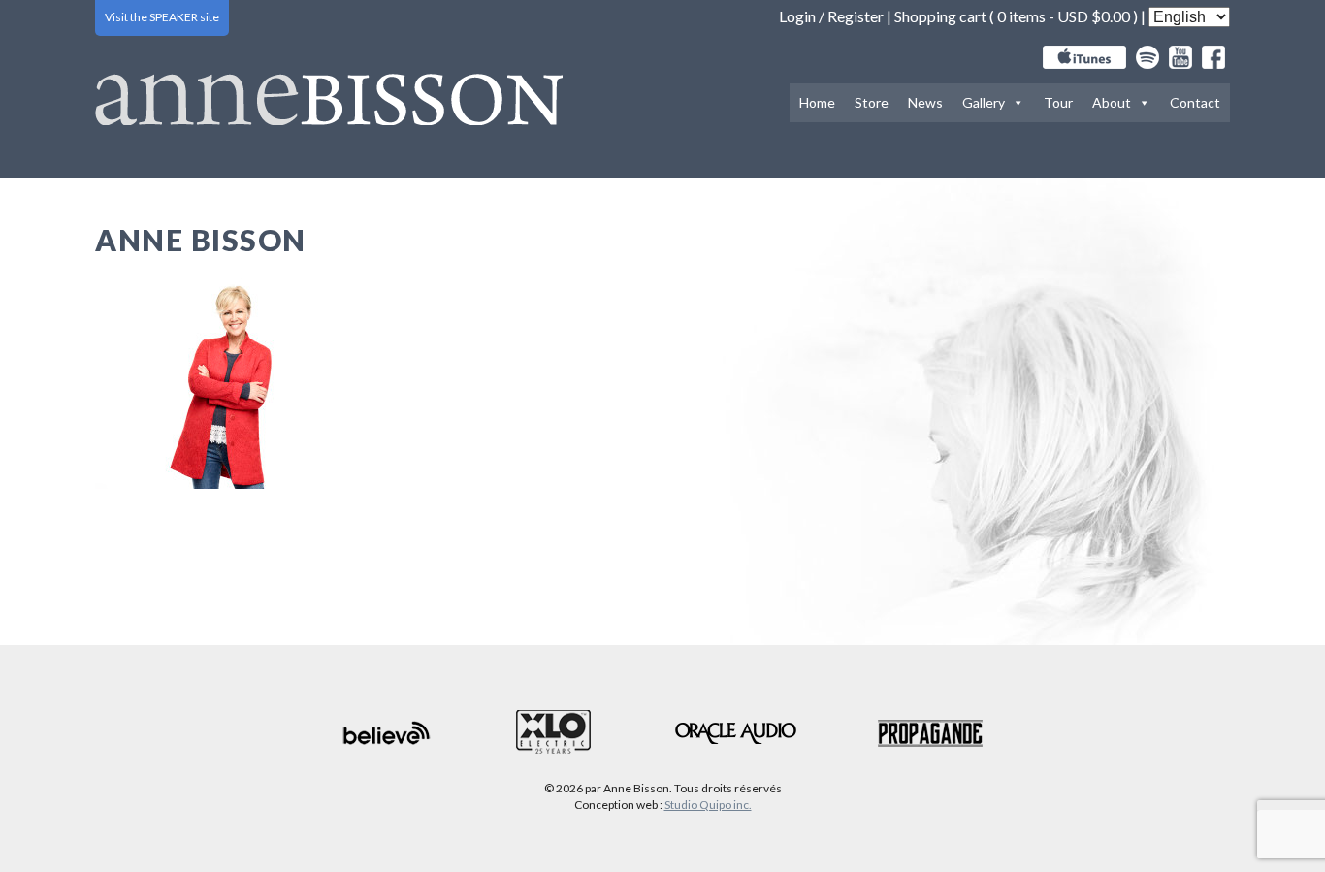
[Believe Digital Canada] (387, 733)
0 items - (1063, 16)
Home (817, 102)
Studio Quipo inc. (708, 804)
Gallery (983, 102)
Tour (1058, 102)
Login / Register (831, 16)
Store (872, 102)
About (1111, 102)
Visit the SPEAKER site (162, 17)
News (925, 102)
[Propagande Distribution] (930, 733)
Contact (1195, 102)
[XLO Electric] (553, 733)
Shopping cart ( (945, 16)
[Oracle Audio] (735, 733)
